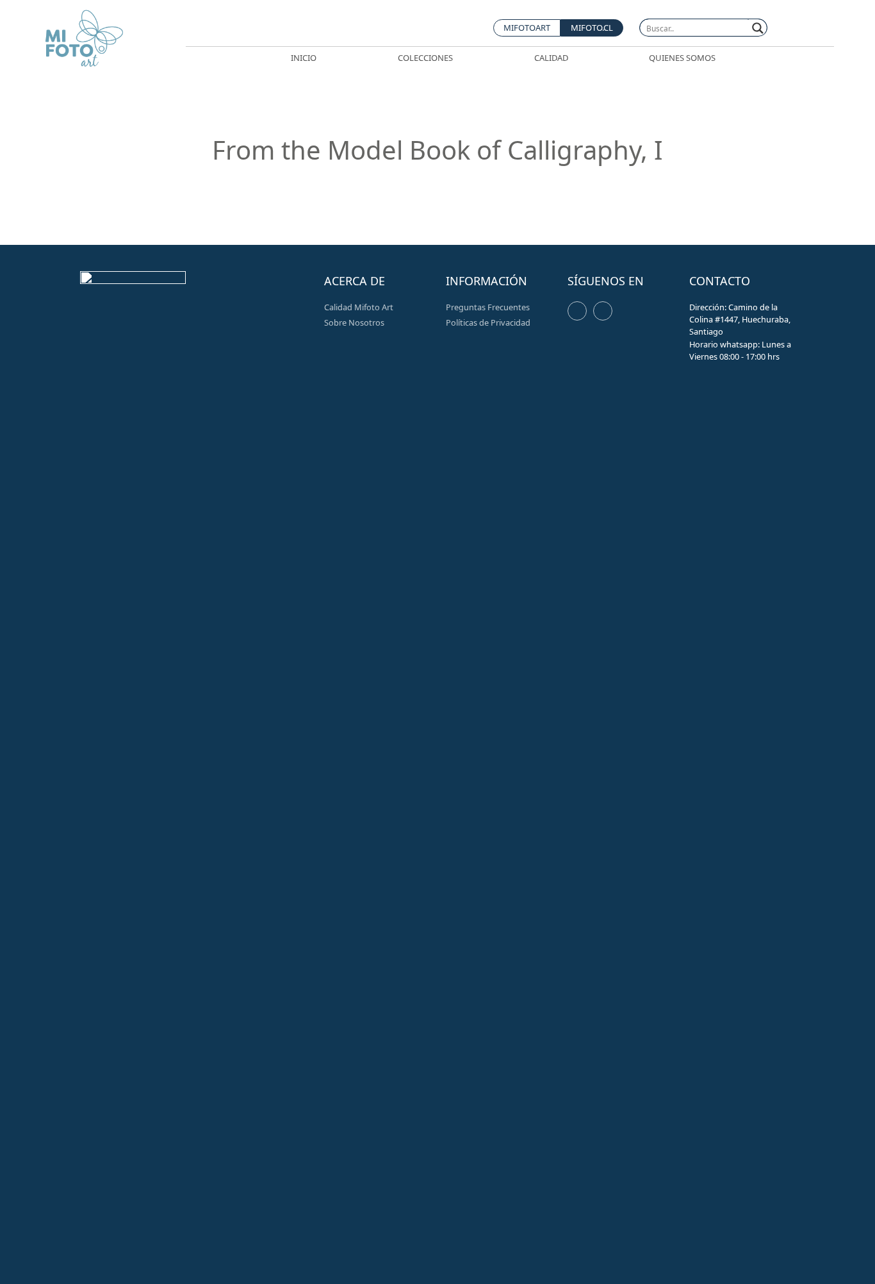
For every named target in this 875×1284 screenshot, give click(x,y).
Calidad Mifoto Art (358, 307)
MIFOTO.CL (592, 27)
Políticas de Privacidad (488, 322)
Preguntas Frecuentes (488, 307)
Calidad (551, 57)
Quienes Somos (682, 57)
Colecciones (425, 57)
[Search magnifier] (758, 28)
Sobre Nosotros (354, 322)
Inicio (303, 57)
